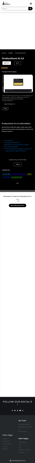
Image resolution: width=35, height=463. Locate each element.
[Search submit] (30, 8)
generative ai (17, 177)
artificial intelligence (19, 174)
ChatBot (10, 53)
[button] (31, 3)
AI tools (6, 174)
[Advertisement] (17, 30)
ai (29, 174)
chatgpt (6, 177)
